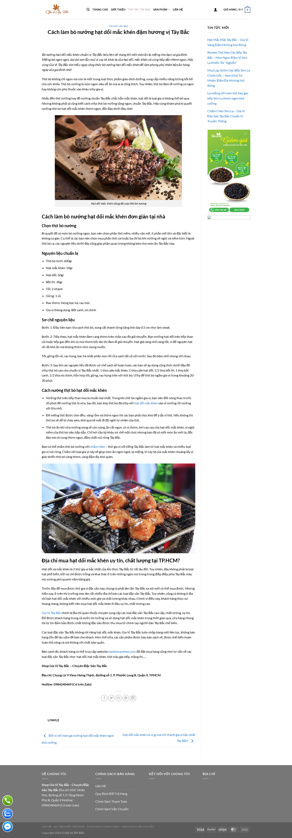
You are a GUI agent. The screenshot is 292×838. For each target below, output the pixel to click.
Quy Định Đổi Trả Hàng (111, 794)
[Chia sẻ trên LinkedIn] (133, 698)
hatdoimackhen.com (122, 651)
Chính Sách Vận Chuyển (112, 809)
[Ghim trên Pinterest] (126, 698)
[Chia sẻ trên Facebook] (104, 698)
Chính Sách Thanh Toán (111, 801)
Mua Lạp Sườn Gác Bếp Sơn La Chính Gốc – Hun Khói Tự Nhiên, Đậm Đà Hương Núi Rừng (228, 77)
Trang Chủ (100, 9)
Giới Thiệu (118, 9)
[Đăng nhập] (216, 9)
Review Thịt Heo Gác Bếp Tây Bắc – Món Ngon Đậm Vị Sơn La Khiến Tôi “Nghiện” (227, 57)
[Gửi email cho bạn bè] (118, 698)
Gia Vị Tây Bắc (51, 613)
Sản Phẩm (160, 9)
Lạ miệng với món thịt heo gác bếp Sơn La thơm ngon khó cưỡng (227, 98)
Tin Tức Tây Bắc (139, 9)
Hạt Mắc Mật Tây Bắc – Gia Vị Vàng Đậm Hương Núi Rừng (227, 42)
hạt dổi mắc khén (146, 403)
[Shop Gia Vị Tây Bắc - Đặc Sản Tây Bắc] (61, 9)
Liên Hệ (178, 9)
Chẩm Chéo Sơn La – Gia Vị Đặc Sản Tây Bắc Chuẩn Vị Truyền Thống (226, 116)
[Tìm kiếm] (88, 9)
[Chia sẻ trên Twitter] (111, 698)
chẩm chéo (97, 446)
